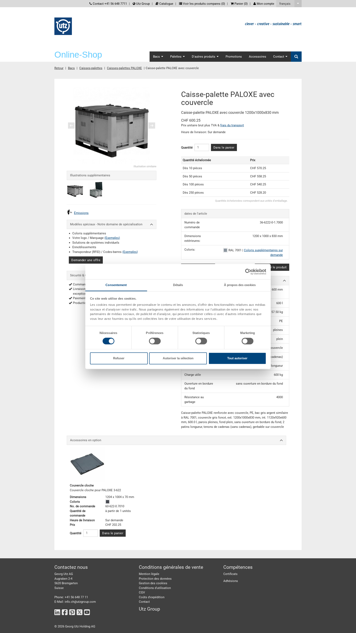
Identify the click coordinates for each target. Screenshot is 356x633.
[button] (289, 3)
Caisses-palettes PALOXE (124, 68)
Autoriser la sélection (178, 358)
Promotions (234, 56)
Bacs (71, 68)
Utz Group (142, 4)
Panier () (241, 4)
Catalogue (165, 4)
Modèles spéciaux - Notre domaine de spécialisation (106, 224)
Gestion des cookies (153, 583)
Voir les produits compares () (203, 4)
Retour (58, 68)
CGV (142, 592)
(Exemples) (112, 238)
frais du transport (232, 125)
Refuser (118, 358)
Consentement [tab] (116, 285)
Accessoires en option (85, 440)
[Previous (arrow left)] (74, 125)
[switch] (155, 341)
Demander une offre (85, 260)
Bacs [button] (156, 56)
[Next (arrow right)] (149, 125)
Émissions (81, 213)
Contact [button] (278, 56)
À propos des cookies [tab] (240, 285)
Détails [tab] (178, 285)
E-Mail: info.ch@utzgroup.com (75, 602)
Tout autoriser (237, 358)
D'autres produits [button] (203, 56)
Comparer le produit (272, 267)
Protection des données (155, 579)
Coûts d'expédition (151, 597)
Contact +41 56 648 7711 (109, 4)
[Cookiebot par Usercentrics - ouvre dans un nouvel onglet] (248, 272)
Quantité (187, 147)
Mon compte (265, 4)
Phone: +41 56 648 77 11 (71, 597)
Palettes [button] (176, 56)
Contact (144, 602)
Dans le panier (223, 147)
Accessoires (257, 56)
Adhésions (230, 581)
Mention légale (149, 574)
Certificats (230, 574)
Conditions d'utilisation (155, 588)
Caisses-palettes (90, 68)
